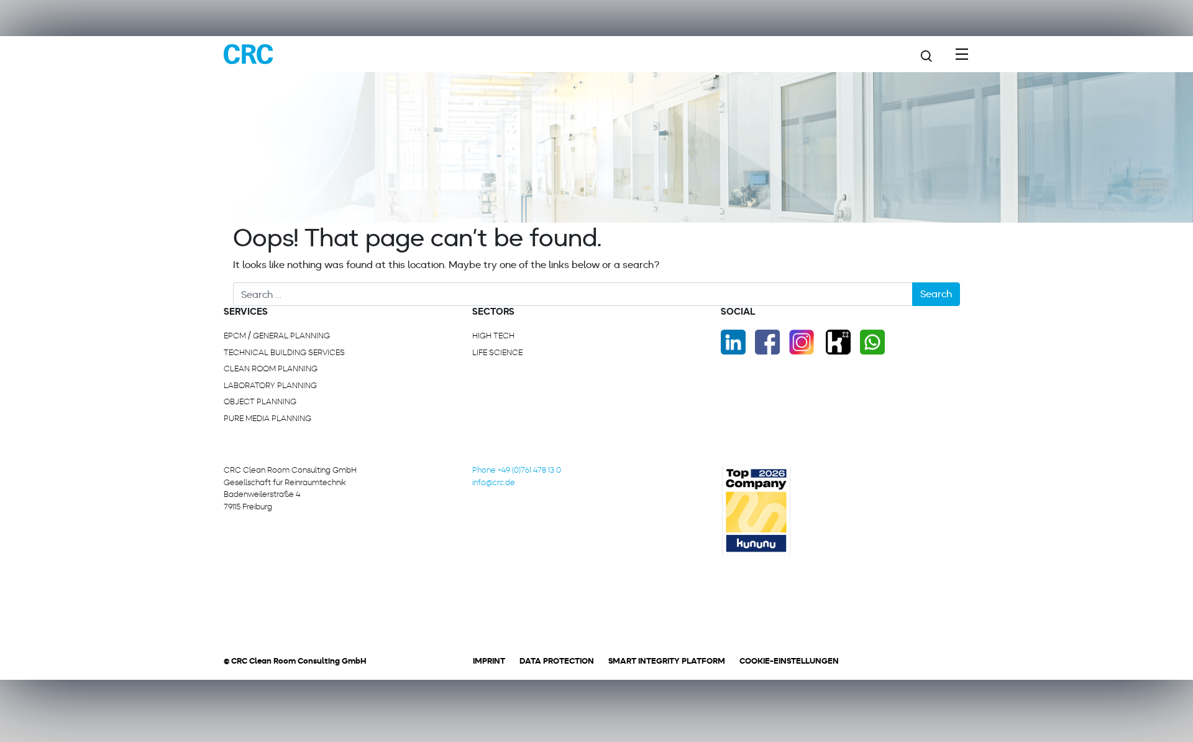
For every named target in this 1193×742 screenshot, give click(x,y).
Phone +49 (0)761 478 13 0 (516, 470)
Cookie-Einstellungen (789, 660)
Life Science (497, 352)
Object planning (260, 401)
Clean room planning (271, 368)
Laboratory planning (270, 385)
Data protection (556, 660)
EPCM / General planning (277, 335)
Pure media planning (267, 418)
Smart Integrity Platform (666, 660)
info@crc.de (493, 482)
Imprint (489, 660)
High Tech (493, 335)
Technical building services (284, 352)
